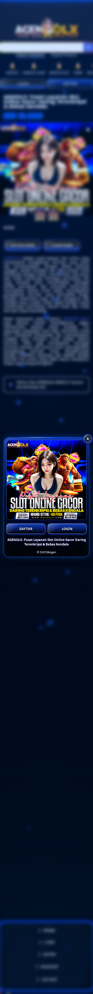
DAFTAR (26, 529)
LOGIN (67, 529)
